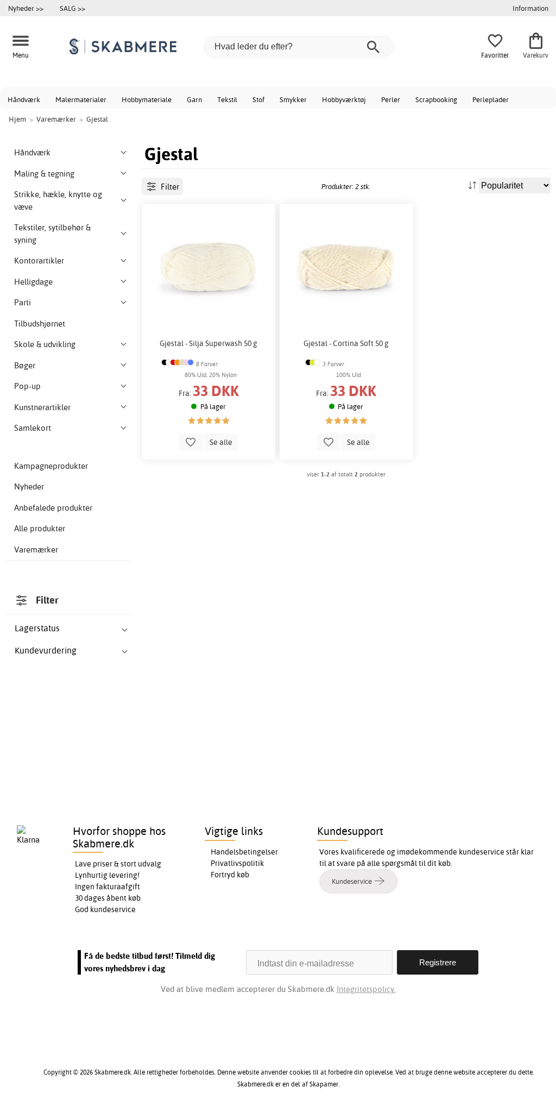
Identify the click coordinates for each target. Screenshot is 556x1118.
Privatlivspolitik (237, 863)
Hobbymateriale (147, 99)
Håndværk (24, 99)
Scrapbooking (436, 99)
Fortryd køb (230, 875)
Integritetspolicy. (366, 989)
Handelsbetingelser (244, 852)
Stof (258, 99)
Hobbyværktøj (344, 99)
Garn (194, 99)
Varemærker (36, 549)
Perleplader (490, 99)
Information (530, 8)
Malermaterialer (80, 99)
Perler (390, 99)
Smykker (293, 99)
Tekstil (227, 99)
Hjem (17, 119)
